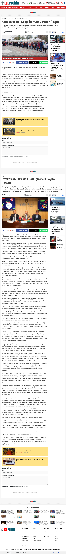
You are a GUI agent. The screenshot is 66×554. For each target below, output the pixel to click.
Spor (36, 7)
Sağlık (47, 7)
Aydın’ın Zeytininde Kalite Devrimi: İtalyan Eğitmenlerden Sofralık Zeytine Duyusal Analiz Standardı (60, 77)
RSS (9, 552)
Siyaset (23, 7)
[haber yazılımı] (56, 552)
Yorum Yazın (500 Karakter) (8, 145)
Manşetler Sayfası (26, 534)
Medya (34, 531)
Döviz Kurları (24, 538)
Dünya (53, 7)
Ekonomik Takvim (25, 543)
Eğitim (41, 7)
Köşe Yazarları (25, 531)
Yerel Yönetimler (11, 176)
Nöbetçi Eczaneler (26, 545)
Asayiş (9, 7)
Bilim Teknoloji (61, 7)
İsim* (3, 140)
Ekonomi (30, 7)
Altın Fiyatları (25, 540)
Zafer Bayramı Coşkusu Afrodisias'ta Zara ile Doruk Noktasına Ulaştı (60, 239)
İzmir (3, 7)
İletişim (45, 534)
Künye (45, 531)
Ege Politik (5, 18)
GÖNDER (46, 157)
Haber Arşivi (46, 536)
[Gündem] (57, 220)
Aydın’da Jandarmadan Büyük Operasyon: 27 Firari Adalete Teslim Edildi (57, 229)
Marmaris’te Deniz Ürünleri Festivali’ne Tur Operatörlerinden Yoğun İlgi (60, 83)
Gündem (16, 7)
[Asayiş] (57, 38)
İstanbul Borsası (25, 536)
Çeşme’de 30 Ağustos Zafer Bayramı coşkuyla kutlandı (60, 246)
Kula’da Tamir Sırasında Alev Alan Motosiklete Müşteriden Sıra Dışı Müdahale (57, 67)
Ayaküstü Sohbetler (37, 540)
